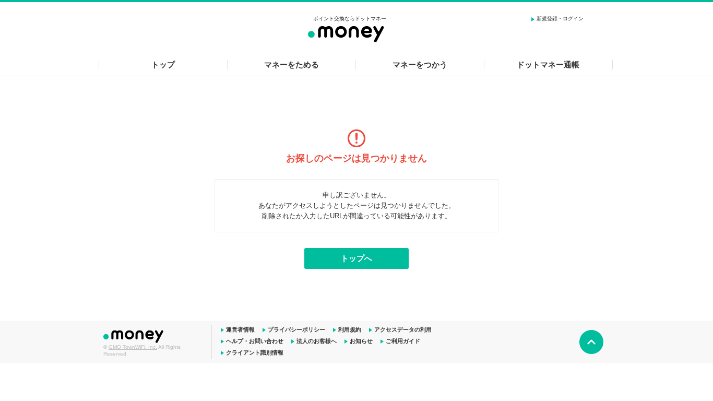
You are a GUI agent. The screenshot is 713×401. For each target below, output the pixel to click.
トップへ (356, 258)
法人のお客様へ (316, 341)
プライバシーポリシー (296, 329)
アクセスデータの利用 (403, 329)
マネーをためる (291, 64)
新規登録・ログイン (560, 18)
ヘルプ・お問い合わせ (254, 341)
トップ (163, 64)
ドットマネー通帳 (548, 64)
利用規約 (349, 329)
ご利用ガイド (403, 341)
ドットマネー (134, 335)
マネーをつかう (420, 64)
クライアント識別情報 (254, 352)
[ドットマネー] (349, 32)
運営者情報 (240, 329)
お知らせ (361, 341)
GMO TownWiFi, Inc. (133, 347)
